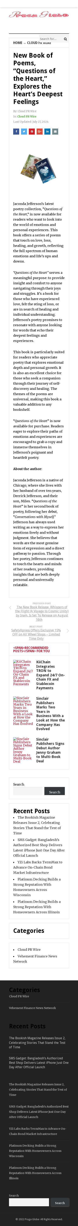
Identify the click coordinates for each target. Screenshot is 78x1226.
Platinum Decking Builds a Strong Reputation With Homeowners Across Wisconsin (35, 1151)
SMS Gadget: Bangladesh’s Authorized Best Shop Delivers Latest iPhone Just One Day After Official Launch (39, 1062)
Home (17, 43)
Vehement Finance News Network (32, 1008)
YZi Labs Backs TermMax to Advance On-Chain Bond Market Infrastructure (37, 867)
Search (18, 784)
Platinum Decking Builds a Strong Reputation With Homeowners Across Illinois (37, 907)
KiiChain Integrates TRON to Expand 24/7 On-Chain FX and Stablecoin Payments (50, 675)
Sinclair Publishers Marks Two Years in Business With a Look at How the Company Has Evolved (50, 713)
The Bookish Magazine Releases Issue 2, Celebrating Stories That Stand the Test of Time (37, 1042)
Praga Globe (32, 1219)
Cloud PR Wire (39, 43)
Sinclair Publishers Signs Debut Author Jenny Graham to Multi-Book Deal (50, 750)
